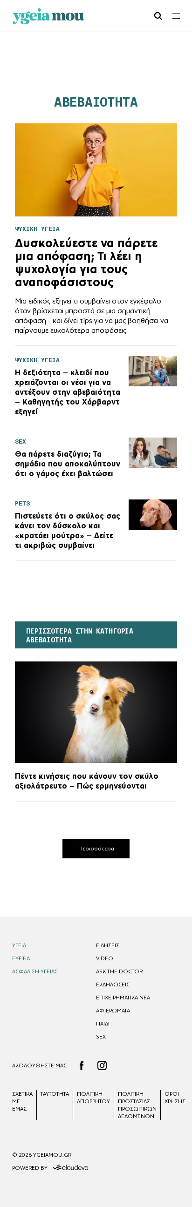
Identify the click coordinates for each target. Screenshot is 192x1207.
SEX (101, 1036)
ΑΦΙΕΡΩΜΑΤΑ (113, 1010)
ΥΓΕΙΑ (19, 945)
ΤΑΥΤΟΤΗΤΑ (55, 1094)
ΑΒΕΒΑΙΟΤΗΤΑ (95, 102)
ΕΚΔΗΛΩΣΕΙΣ (113, 984)
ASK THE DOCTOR (119, 971)
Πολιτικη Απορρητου (93, 1097)
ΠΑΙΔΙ (103, 1023)
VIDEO (104, 958)
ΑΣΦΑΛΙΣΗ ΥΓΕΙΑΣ (35, 971)
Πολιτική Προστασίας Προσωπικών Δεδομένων (137, 1105)
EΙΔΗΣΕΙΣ (107, 945)
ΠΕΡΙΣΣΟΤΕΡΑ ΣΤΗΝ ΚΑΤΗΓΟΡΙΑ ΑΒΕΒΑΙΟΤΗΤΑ (79, 636)
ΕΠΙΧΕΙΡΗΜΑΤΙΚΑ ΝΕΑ (123, 997)
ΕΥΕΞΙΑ (21, 958)
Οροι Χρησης (175, 1097)
